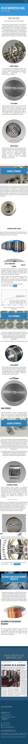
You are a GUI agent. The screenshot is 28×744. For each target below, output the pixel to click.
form (15, 286)
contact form (17, 564)
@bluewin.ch (12, 727)
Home (2, 709)
